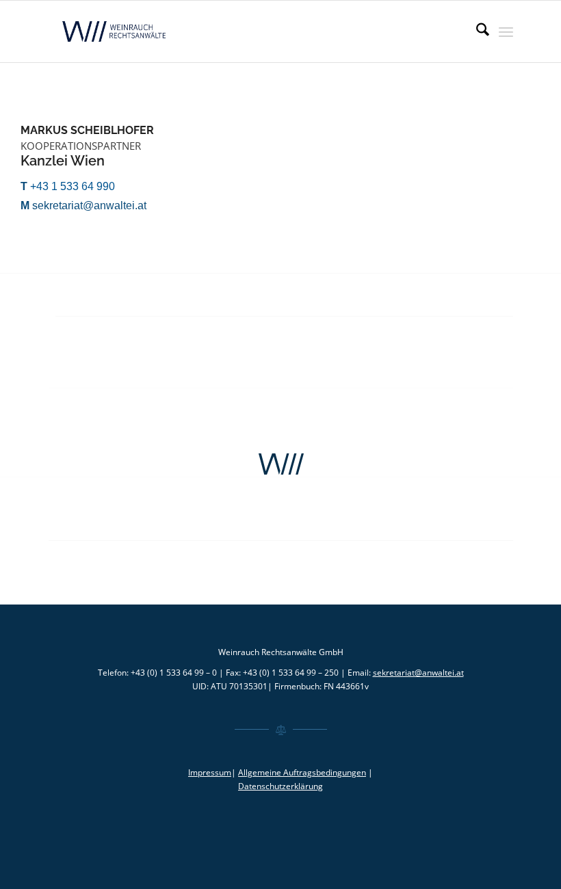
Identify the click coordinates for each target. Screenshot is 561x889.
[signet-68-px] (280, 464)
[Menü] (506, 31)
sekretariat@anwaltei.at (418, 672)
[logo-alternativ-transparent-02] (116, 31)
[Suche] (475, 31)
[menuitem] (475, 31)
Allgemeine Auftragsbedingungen (302, 772)
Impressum (209, 772)
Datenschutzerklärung (280, 786)
